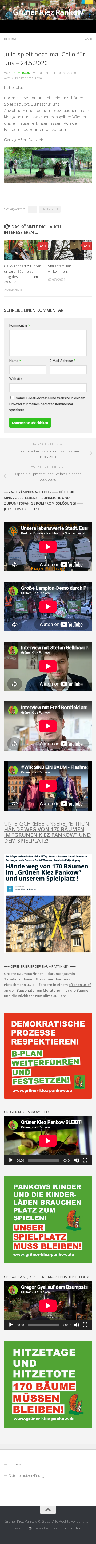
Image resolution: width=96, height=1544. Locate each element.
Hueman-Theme (72, 1528)
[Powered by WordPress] (30, 1528)
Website (15, 378)
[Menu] (89, 26)
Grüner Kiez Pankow (48, 12)
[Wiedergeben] (11, 1160)
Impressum (17, 1464)
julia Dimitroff (50, 209)
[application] (48, 1140)
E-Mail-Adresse (62, 360)
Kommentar (19, 325)
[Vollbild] (85, 1160)
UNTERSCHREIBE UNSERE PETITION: (47, 832)
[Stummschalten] (76, 1160)
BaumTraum (21, 73)
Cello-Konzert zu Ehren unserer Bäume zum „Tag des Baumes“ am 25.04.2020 (22, 274)
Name (15, 360)
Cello (32, 209)
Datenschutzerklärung (26, 1475)
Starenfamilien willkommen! (59, 269)
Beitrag (10, 39)
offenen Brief (80, 984)
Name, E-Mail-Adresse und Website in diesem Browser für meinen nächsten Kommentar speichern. (47, 404)
